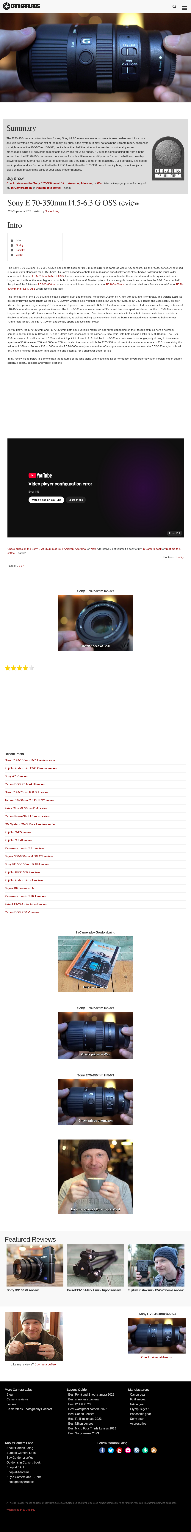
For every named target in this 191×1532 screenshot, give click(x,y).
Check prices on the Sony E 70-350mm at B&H (37, 183)
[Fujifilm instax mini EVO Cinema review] (156, 1265)
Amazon (73, 183)
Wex (100, 183)
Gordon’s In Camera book (23, 1462)
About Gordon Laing (20, 1448)
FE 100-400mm (115, 284)
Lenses (11, 1404)
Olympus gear (139, 1409)
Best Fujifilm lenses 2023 (85, 1418)
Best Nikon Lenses (80, 1423)
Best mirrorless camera (83, 1399)
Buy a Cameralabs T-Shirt (24, 1477)
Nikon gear (137, 1404)
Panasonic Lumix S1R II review (25, 896)
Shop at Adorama (18, 1472)
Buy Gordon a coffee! (20, 1457)
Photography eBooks (20, 1481)
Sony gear (137, 1418)
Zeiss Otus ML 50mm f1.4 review (26, 808)
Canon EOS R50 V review (22, 912)
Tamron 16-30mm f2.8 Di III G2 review (29, 800)
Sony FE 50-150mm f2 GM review (27, 864)
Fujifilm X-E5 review (18, 832)
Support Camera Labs (21, 1452)
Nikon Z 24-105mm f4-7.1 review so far (30, 760)
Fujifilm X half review (18, 840)
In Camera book (21, 187)
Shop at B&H (15, 1467)
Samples (20, 250)
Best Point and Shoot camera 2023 (91, 1394)
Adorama (86, 183)
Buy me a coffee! (46, 1364)
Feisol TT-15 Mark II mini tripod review (93, 1290)
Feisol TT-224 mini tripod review (26, 904)
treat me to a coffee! (49, 187)
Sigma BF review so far (20, 888)
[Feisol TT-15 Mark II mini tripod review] (95, 1265)
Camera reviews (17, 1399)
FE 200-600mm (47, 284)
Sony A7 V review (16, 776)
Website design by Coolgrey (21, 1510)
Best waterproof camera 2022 (87, 1409)
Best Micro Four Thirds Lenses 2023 (92, 1428)
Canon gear (138, 1394)
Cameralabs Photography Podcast (29, 1409)
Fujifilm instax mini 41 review (24, 880)
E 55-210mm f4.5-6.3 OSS (48, 276)
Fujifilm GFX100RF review (22, 872)
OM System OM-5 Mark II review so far (30, 824)
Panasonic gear (140, 1413)
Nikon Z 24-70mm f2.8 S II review (26, 792)
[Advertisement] (95, 403)
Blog (10, 1394)
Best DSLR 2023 (79, 1404)
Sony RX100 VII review (22, 1290)
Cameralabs (21, 6)
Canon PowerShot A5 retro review (27, 816)
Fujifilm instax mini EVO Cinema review (31, 768)
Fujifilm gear (138, 1399)
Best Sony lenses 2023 (83, 1433)
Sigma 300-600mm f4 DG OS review (29, 856)
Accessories (138, 1423)
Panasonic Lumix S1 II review (24, 848)
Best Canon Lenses (81, 1413)
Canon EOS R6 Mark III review (25, 784)
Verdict (19, 254)
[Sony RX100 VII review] (35, 1265)
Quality (20, 245)
